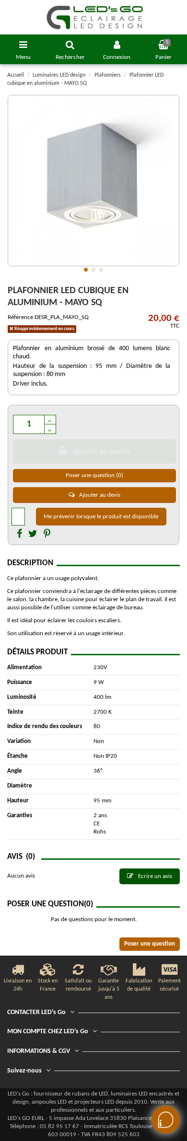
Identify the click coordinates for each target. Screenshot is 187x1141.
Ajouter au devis (99, 495)
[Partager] (19, 534)
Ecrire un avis (154, 876)
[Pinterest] (47, 534)
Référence (20, 317)
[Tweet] (32, 534)
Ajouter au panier (102, 451)
